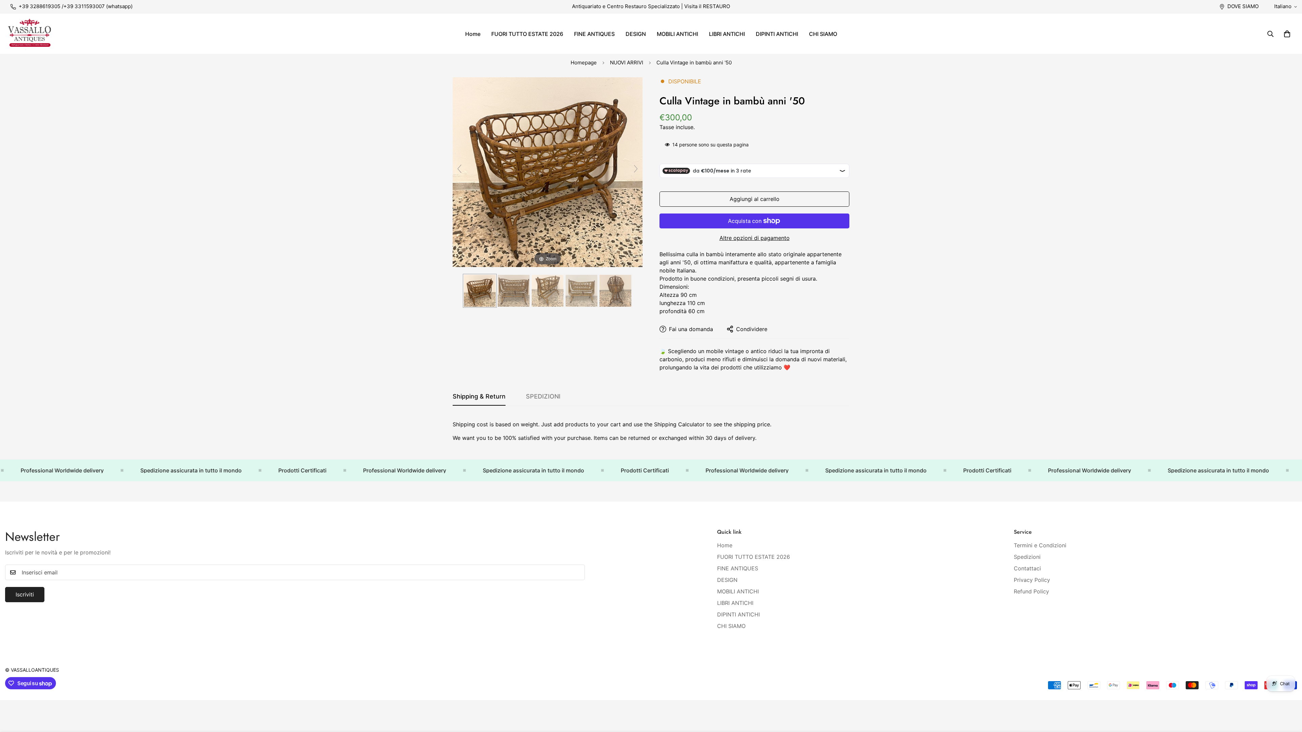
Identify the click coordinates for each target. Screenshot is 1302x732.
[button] (1287, 34)
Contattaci (1027, 568)
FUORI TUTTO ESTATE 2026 (527, 33)
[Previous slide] (459, 169)
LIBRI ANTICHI (727, 33)
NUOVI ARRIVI (626, 62)
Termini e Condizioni (1040, 545)
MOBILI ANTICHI (677, 33)
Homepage (584, 62)
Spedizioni (1027, 556)
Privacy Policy (1032, 579)
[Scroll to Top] (1289, 695)
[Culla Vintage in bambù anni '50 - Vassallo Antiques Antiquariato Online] (480, 290)
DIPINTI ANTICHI (777, 33)
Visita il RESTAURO (707, 6)
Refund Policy (1031, 591)
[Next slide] (636, 169)
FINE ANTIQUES (594, 33)
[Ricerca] (1270, 33)
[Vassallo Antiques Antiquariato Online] (29, 34)
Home (472, 33)
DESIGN (636, 33)
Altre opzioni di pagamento (754, 238)
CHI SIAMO (823, 33)
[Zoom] (548, 171)
